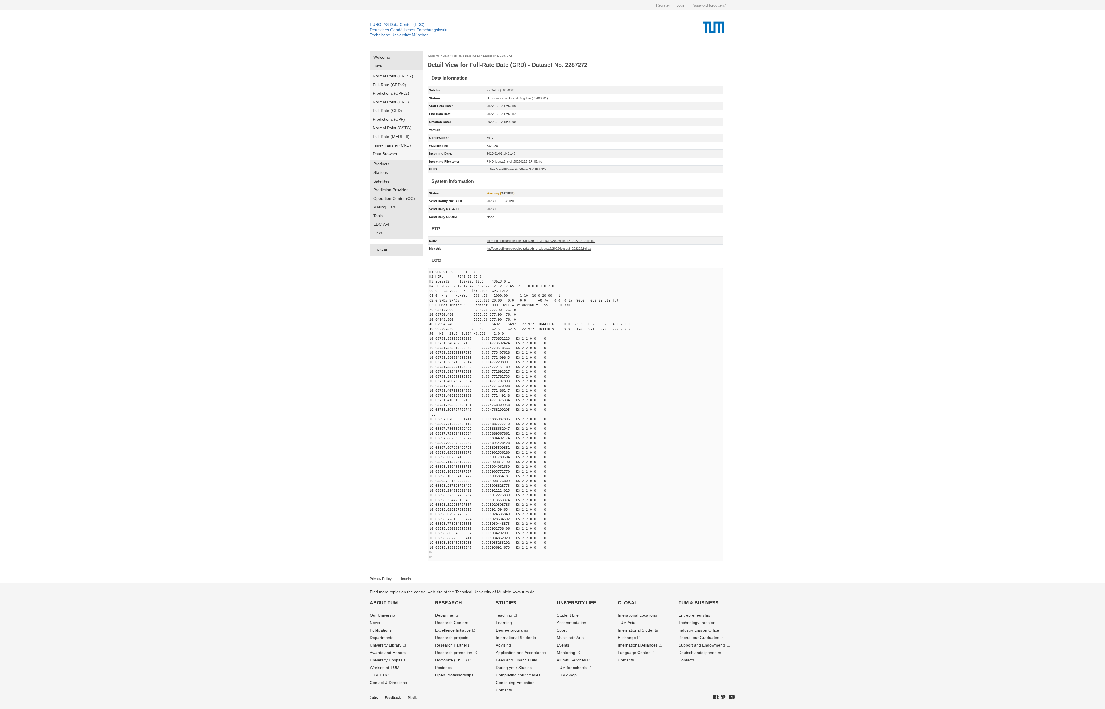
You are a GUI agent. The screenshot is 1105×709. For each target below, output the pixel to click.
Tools (378, 215)
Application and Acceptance (521, 652)
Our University (383, 615)
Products (381, 164)
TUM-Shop (567, 675)
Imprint (406, 579)
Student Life (568, 615)
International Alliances (638, 645)
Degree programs (512, 630)
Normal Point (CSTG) (392, 128)
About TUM (384, 602)
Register (663, 5)
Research (448, 602)
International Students (516, 637)
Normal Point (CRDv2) (393, 76)
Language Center (634, 652)
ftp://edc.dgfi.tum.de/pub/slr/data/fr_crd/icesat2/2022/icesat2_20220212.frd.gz (541, 240)
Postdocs (443, 667)
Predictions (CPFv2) (391, 93)
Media (413, 698)
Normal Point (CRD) (391, 102)
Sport (562, 630)
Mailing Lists (384, 207)
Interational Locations (637, 615)
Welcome (381, 57)
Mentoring (566, 652)
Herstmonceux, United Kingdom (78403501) (517, 98)
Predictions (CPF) (389, 119)
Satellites (381, 181)
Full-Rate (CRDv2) (389, 84)
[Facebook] (716, 697)
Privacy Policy (381, 579)
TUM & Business (699, 602)
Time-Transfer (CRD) (392, 145)
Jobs (374, 698)
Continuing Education (515, 682)
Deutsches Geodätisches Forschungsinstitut (410, 29)
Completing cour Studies (518, 675)
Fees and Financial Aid (516, 660)
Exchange (627, 637)
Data (377, 66)
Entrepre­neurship (694, 615)
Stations (380, 172)
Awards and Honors (388, 652)
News (375, 622)
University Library (385, 645)
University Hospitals (387, 660)
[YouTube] (732, 697)
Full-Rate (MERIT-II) (391, 136)
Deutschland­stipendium (700, 652)
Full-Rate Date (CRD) (466, 55)
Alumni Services (571, 660)
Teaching (504, 615)
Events (563, 645)
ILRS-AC (381, 250)
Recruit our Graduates (699, 637)
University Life (576, 602)
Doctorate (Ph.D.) (451, 660)
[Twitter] (723, 697)
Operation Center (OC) (394, 198)
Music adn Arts (570, 637)
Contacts (504, 690)
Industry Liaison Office (699, 630)
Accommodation (571, 622)
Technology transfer (697, 622)
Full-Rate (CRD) (387, 110)
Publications (381, 630)
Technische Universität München (399, 35)
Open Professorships (454, 675)
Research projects (451, 637)
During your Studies (514, 667)
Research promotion (453, 652)
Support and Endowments (702, 645)
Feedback (393, 698)
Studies (506, 602)
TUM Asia (626, 622)
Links (378, 233)
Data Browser (385, 153)
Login (680, 5)
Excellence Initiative (453, 630)
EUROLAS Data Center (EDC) (397, 24)
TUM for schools (572, 667)
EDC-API (381, 224)
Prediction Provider (390, 189)
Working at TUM (384, 667)
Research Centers (451, 622)
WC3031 (507, 193)
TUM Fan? (379, 675)
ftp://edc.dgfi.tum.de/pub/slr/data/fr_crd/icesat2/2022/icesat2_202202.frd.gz (539, 248)
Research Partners (452, 645)
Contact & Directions (388, 682)
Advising (503, 645)
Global (627, 602)
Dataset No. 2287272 (497, 55)
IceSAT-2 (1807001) (501, 90)
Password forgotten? (708, 5)
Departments (381, 637)
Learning (504, 622)
